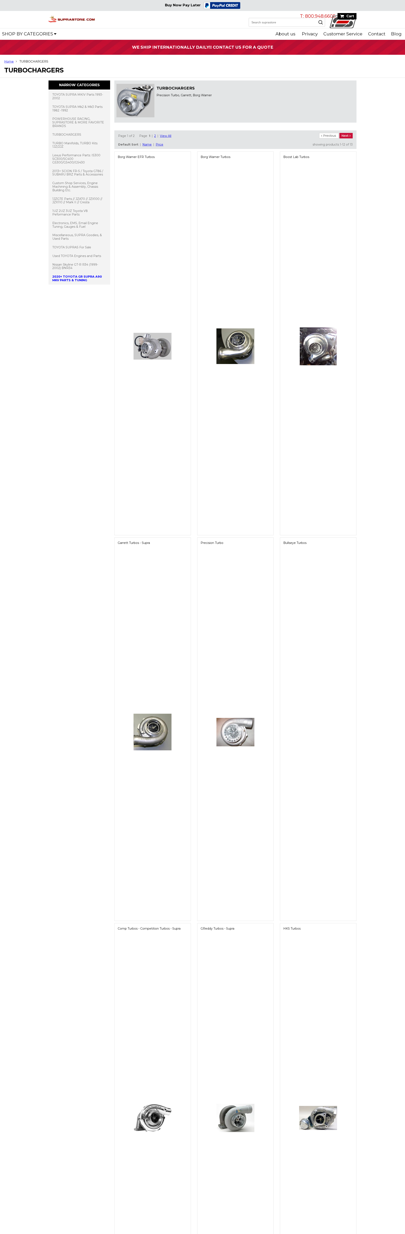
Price (159, 144)
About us (285, 33)
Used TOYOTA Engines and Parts (76, 256)
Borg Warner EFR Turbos (136, 157)
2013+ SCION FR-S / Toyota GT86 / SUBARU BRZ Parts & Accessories (77, 173)
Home (9, 61)
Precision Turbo (212, 543)
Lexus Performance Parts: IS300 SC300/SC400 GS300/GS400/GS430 (76, 158)
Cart (350, 16)
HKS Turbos (292, 928)
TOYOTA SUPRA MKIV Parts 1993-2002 (77, 96)
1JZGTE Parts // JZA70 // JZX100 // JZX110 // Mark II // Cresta (77, 200)
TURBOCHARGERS (66, 135)
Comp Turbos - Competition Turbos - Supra (149, 928)
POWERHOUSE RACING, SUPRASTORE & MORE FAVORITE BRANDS (78, 122)
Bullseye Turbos (294, 543)
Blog (396, 33)
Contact (376, 33)
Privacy (310, 33)
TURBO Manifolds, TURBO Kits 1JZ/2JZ (74, 145)
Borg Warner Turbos (215, 157)
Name (147, 144)
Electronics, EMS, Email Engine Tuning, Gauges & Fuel (75, 225)
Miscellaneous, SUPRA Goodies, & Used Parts (77, 237)
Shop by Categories (27, 33)
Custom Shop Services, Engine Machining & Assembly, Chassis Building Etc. (75, 186)
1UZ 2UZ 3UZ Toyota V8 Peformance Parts (70, 212)
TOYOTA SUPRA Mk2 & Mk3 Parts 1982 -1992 (77, 108)
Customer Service (342, 33)
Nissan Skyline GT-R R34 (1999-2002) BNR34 (75, 266)
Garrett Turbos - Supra (134, 543)
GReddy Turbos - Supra (217, 928)
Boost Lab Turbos (296, 157)
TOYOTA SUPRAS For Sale (71, 247)
